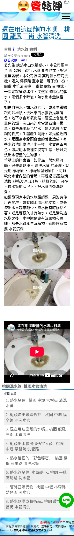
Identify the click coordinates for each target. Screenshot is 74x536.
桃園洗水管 (12, 386)
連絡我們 (46, 526)
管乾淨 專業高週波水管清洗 (30, 530)
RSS (71, 526)
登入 (67, 2)
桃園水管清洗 (35, 386)
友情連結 (60, 526)
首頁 (8, 49)
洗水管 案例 (27, 49)
